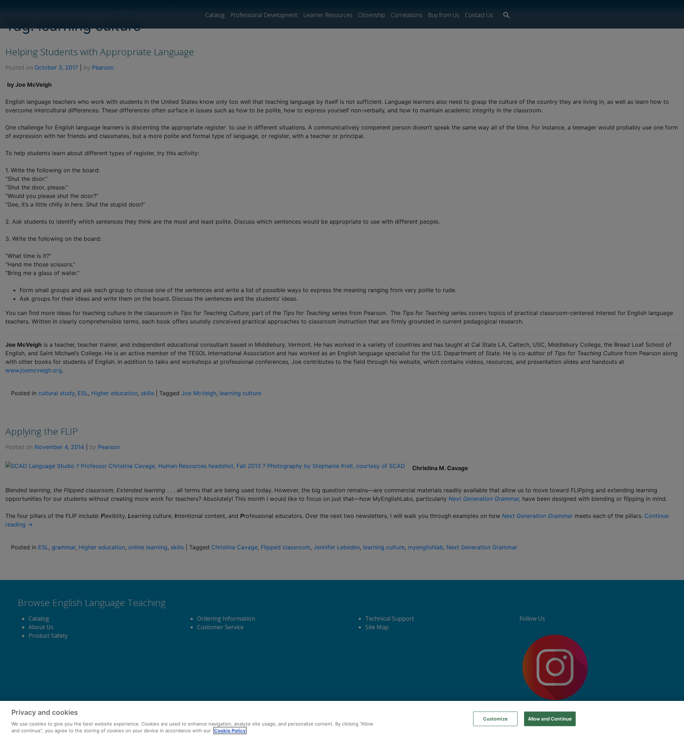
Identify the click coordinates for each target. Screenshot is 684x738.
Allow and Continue (550, 719)
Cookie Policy (230, 730)
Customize (495, 719)
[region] (342, 719)
